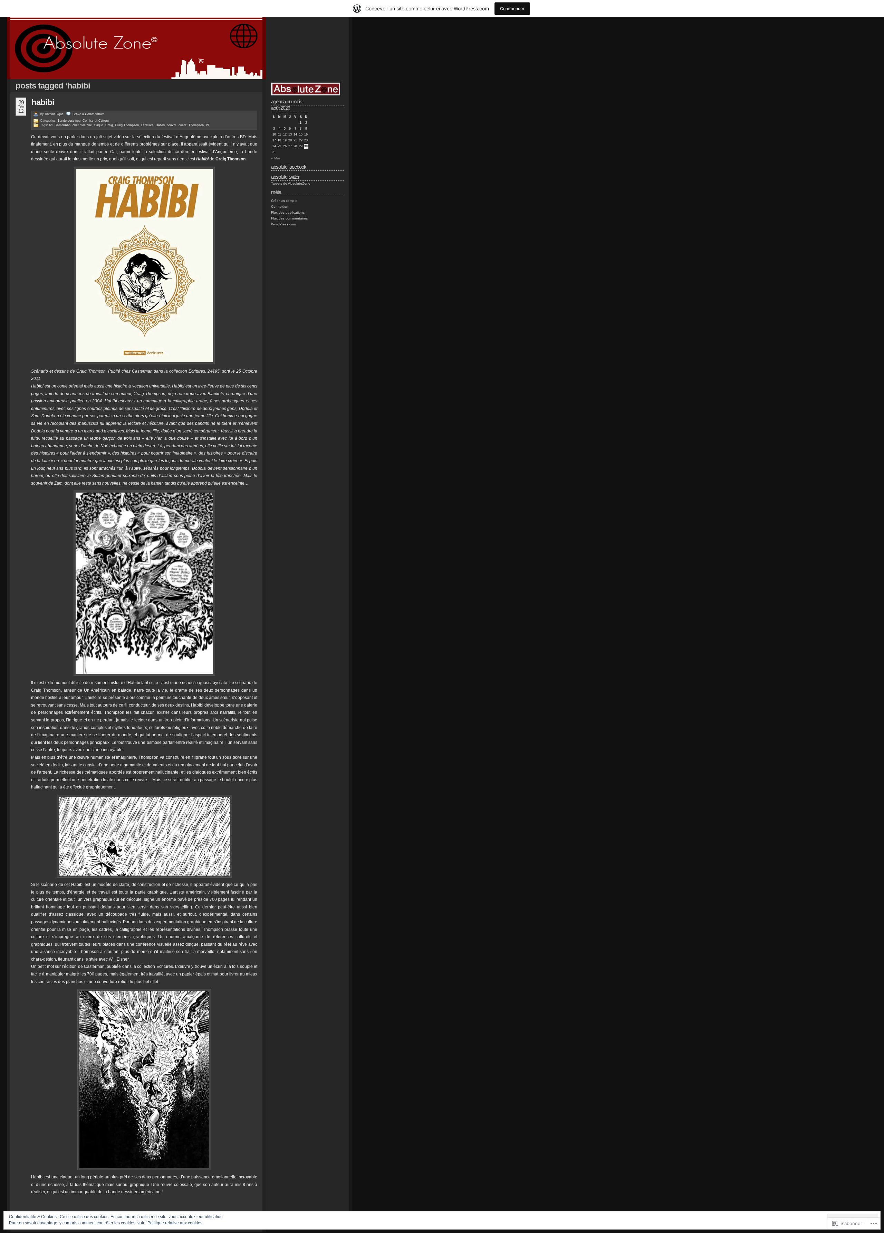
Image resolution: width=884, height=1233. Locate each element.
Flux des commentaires (289, 218)
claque (98, 125)
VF (208, 125)
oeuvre (171, 125)
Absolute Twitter (285, 177)
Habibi (42, 102)
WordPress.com (283, 224)
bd (50, 125)
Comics (88, 120)
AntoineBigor (54, 114)
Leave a (88, 114)
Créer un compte (284, 201)
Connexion (279, 206)
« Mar (275, 158)
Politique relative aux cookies (174, 1223)
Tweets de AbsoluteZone (290, 183)
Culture (103, 120)
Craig (109, 125)
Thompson (196, 125)
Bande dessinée (69, 120)
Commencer (512, 8)
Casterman (62, 125)
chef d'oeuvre (82, 125)
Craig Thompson (127, 125)
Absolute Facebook (288, 167)
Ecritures (147, 125)
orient (182, 125)
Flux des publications (288, 212)
